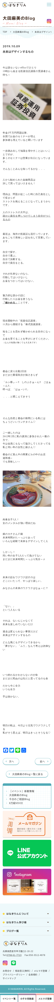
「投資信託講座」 (28, 320)
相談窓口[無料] (22, 970)
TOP (5, 31)
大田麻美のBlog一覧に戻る (27, 774)
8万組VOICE (16, 803)
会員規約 (32, 974)
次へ (11, 761)
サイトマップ (9, 978)
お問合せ (7, 970)
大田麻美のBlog (21, 31)
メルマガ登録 (40, 970)
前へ (42, 761)
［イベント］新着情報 (21, 791)
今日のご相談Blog (19, 799)
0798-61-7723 (14, 955)
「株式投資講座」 (33, 324)
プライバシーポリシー (14, 974)
